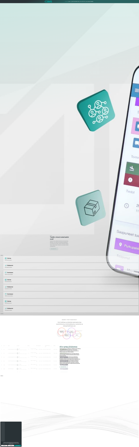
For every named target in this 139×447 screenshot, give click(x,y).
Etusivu (66, 1)
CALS (69, 1)
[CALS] (48, 1)
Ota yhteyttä (82, 1)
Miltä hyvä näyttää (75, 1)
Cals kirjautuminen (89, 1)
